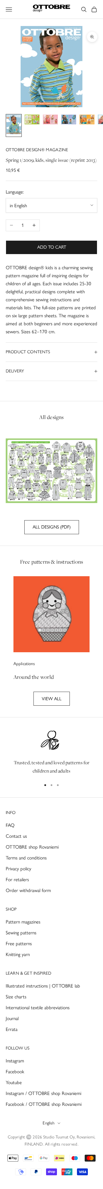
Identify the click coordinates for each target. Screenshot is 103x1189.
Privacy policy (18, 868)
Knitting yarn (18, 954)
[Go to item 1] (14, 125)
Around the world (33, 676)
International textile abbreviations (38, 1007)
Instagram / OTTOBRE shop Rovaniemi (43, 1093)
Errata (11, 1029)
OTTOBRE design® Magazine (37, 149)
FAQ (10, 825)
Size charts (16, 997)
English (48, 1123)
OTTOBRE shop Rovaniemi (32, 847)
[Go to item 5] (87, 120)
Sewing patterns (21, 932)
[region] (51, 752)
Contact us (16, 836)
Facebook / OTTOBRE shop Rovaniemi (44, 1104)
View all (52, 698)
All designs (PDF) (52, 527)
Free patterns (19, 943)
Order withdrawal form (28, 890)
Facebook (15, 1071)
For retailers (17, 879)
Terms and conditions (26, 858)
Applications (24, 663)
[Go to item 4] (69, 120)
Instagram (15, 1061)
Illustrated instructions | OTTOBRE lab (43, 986)
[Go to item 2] (32, 120)
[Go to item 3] (50, 120)
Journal (12, 1018)
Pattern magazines (23, 922)
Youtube (14, 1082)
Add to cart (51, 247)
